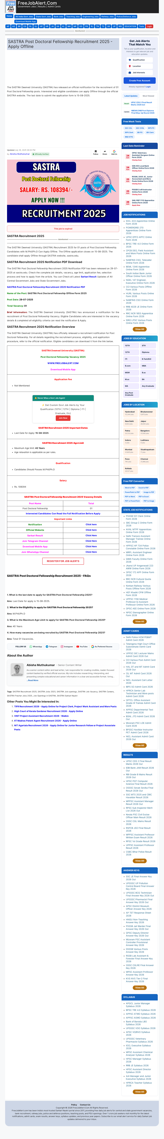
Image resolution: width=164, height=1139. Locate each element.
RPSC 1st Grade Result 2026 (140, 841)
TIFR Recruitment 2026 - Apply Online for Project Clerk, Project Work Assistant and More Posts (65, 706)
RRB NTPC (129, 137)
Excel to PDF (144, 488)
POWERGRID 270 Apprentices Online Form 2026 (138, 230)
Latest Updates (130, 96)
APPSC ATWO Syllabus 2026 (141, 1014)
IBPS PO (151, 128)
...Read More (32, 680)
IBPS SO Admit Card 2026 (139, 686)
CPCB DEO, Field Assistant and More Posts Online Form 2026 (140, 253)
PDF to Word (130, 496)
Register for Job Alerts (63, 561)
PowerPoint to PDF (132, 492)
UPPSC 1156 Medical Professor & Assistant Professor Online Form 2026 (140, 602)
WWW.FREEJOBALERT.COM (63, 363)
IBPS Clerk (129, 132)
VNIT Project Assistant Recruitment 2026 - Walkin (41, 716)
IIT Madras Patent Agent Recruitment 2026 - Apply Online (45, 720)
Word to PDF (130, 488)
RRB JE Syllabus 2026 (137, 1065)
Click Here (91, 535)
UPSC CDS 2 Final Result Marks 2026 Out (141, 103)
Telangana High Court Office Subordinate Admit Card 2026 (140, 647)
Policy (74, 1105)
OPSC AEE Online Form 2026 (141, 608)
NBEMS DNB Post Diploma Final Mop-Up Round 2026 (142, 111)
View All (139, 329)
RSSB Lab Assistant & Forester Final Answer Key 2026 (139, 959)
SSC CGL (128, 128)
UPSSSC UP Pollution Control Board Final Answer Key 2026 (140, 886)
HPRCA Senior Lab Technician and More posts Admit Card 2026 (140, 693)
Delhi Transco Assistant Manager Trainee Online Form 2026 (138, 539)
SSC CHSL (140, 128)
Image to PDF (149, 492)
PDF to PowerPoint (132, 501)
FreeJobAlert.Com (37, 3)
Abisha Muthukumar (20, 154)
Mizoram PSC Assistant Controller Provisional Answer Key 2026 (138, 942)
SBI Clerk (150, 132)
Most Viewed (148, 96)
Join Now (63, 418)
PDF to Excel (144, 496)
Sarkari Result (88, 276)
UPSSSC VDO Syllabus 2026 (141, 1028)
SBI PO (139, 132)
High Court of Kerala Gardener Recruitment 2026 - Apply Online (48, 711)
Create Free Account (139, 80)
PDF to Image (149, 501)
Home (9, 16)
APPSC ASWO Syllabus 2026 (141, 1017)
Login (148, 87)
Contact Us (85, 1105)
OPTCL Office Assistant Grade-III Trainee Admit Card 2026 (141, 703)
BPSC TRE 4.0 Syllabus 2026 (141, 1010)
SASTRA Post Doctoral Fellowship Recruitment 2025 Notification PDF (46, 287)
